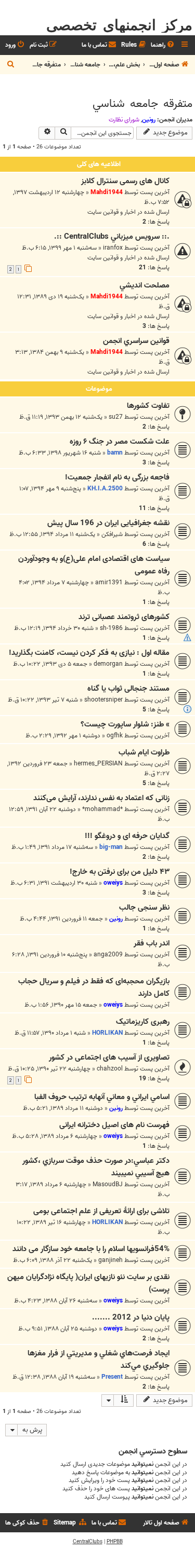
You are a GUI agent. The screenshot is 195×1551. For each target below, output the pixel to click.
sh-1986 (111, 628)
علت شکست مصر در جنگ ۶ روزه (120, 441)
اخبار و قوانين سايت (111, 212)
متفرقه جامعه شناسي (142, 103)
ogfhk (115, 735)
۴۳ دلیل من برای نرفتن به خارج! (120, 872)
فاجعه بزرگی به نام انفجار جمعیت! (117, 477)
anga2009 (108, 954)
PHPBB (115, 1542)
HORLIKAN (107, 1033)
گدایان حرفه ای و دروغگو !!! (127, 836)
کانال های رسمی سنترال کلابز (125, 181)
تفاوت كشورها (148, 406)
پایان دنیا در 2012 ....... (131, 1317)
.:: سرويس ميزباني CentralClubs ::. (112, 236)
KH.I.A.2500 (105, 488)
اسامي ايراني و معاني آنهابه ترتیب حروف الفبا (102, 1097)
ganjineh (110, 1260)
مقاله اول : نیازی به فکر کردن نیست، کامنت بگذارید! (89, 653)
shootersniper (103, 700)
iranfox (113, 248)
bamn (115, 453)
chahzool (110, 1069)
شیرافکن (112, 534)
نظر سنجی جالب (144, 907)
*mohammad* (102, 809)
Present (112, 1377)
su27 (116, 417)
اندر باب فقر (152, 943)
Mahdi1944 (106, 192)
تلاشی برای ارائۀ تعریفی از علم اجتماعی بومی (101, 1211)
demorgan (108, 664)
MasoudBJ (108, 1184)
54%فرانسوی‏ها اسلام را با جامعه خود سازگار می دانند (91, 1249)
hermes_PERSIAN (98, 763)
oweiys (113, 883)
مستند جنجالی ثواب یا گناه (128, 688)
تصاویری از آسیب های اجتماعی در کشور (109, 1057)
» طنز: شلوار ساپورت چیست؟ (125, 724)
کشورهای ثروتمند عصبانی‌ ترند (124, 617)
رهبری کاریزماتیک (143, 1021)
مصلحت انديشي (145, 285)
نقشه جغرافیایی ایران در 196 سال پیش (108, 523)
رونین (148, 120)
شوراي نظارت (124, 120)
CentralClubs (87, 1542)
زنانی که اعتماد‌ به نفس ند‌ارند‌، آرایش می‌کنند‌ (101, 798)
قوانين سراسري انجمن (136, 341)
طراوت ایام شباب (144, 752)
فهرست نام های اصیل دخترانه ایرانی (114, 1125)
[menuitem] (163, 45)
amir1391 (109, 582)
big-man (111, 847)
